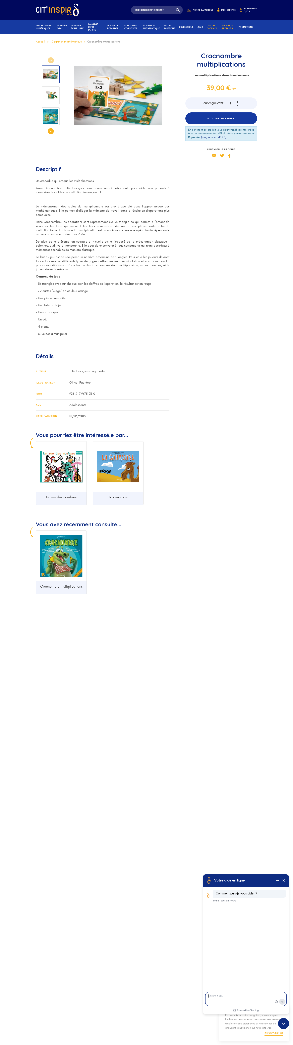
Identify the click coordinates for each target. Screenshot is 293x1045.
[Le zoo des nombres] (61, 466)
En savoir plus (273, 1033)
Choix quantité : (214, 103)
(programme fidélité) (213, 137)
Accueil (40, 41)
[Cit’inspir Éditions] (58, 10)
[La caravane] (118, 466)
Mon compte (228, 10)
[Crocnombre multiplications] (61, 556)
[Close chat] (283, 1023)
